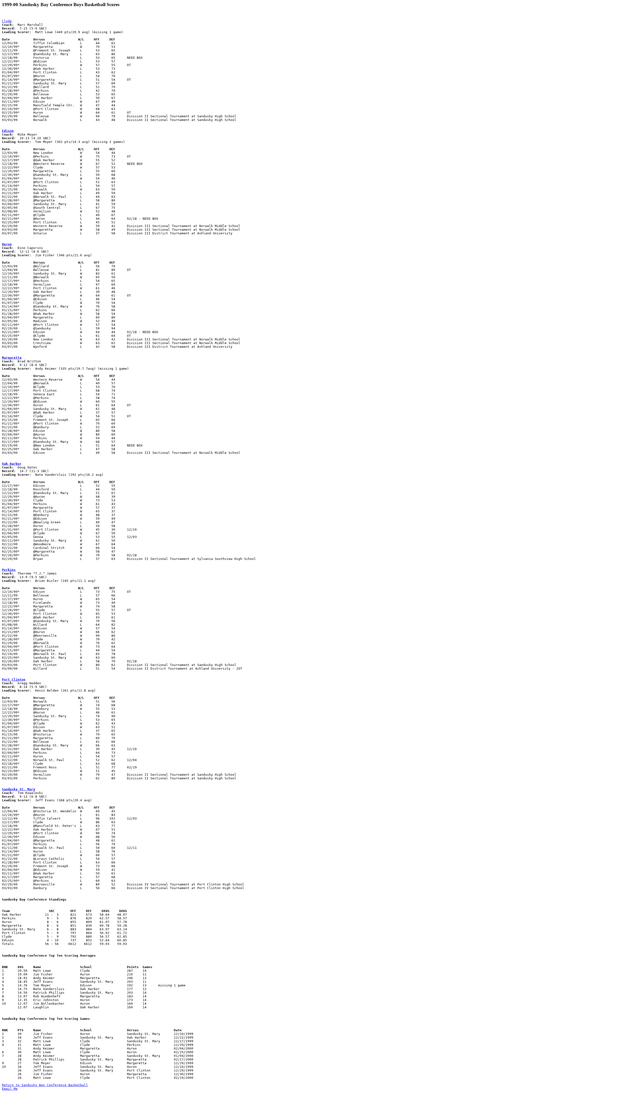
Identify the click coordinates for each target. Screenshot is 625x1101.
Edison (8, 131)
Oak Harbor (11, 464)
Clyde (7, 21)
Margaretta (11, 357)
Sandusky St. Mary (18, 789)
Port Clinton (13, 679)
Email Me (10, 1089)
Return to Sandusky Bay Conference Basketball (45, 1085)
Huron (7, 244)
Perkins (9, 570)
